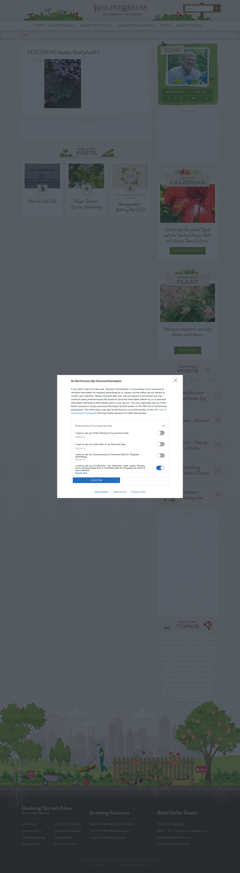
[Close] (176, 381)
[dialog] (120, 436)
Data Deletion (102, 492)
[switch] (160, 433)
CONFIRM (96, 480)
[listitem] (120, 425)
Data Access (120, 492)
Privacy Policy (138, 492)
